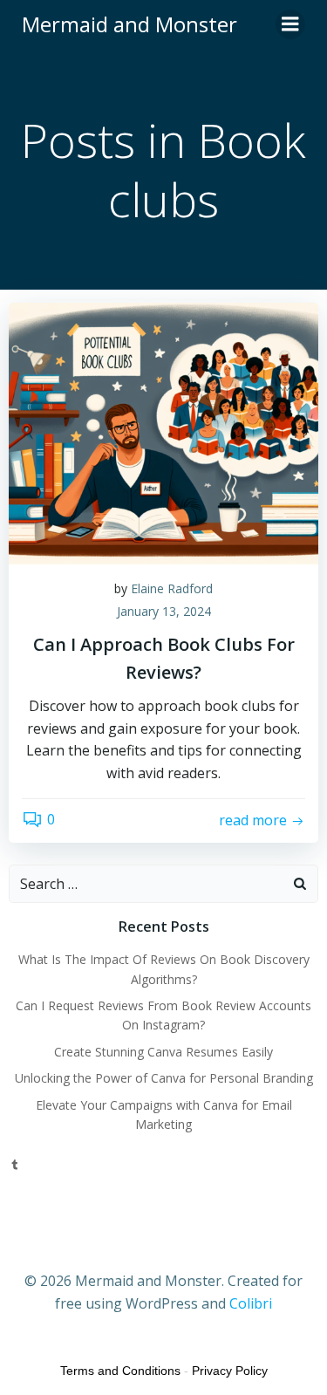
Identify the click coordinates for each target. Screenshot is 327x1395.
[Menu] (290, 24)
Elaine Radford (172, 588)
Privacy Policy (230, 1371)
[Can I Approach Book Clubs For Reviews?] (163, 431)
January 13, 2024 (164, 611)
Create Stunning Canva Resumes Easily (163, 1051)
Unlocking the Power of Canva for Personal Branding (164, 1078)
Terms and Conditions (120, 1371)
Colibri (250, 1303)
